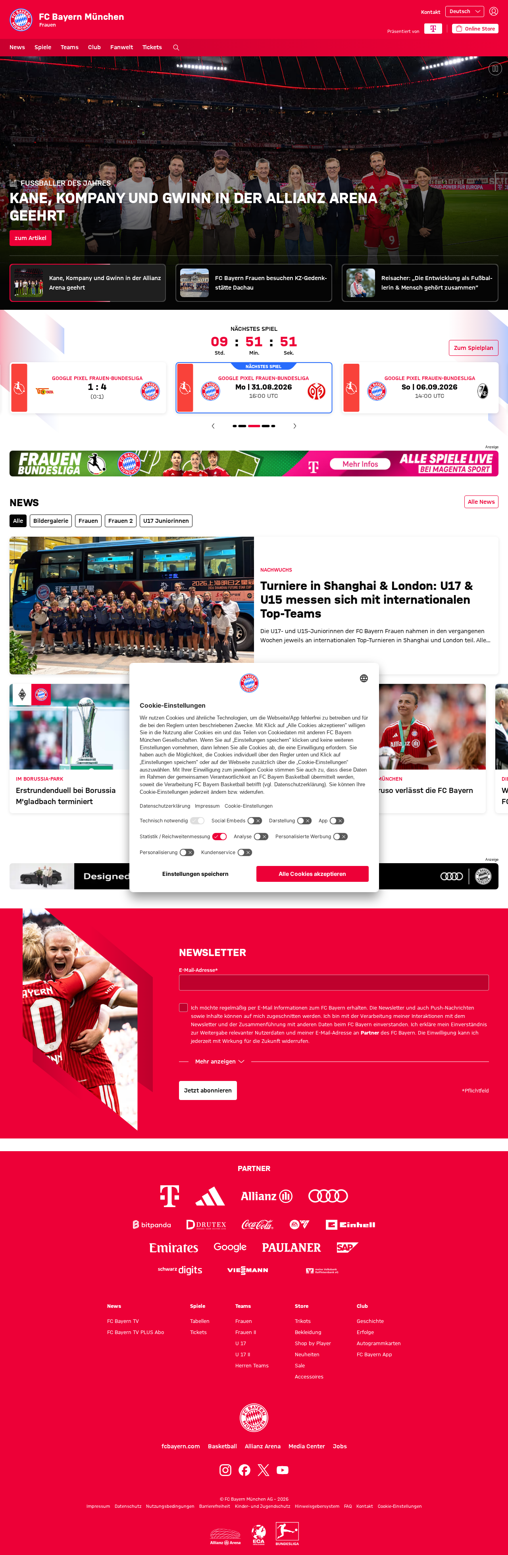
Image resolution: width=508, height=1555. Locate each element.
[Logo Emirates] (173, 1248)
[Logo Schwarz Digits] (180, 1271)
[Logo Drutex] (206, 1225)
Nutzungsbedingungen (170, 1506)
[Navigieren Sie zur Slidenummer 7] (273, 426)
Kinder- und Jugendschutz (262, 1506)
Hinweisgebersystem (317, 1506)
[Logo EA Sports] (299, 1225)
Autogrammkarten (379, 1343)
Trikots (303, 1321)
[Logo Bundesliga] (287, 1533)
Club (94, 47)
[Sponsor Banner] (254, 464)
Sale (300, 1365)
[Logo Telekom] (169, 1196)
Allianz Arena (263, 1446)
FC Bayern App (374, 1354)
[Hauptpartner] (433, 28)
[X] (263, 1470)
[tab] (88, 283)
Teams (70, 47)
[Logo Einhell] (350, 1225)
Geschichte (370, 1321)
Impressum (98, 1506)
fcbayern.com (181, 1446)
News (17, 47)
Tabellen (200, 1321)
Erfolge (365, 1332)
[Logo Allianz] (266, 1196)
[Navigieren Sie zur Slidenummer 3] (235, 426)
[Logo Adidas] (210, 1196)
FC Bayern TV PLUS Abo (135, 1332)
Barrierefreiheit (214, 1506)
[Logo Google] (230, 1248)
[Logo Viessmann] (247, 1270)
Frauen (243, 1321)
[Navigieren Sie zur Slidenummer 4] (242, 426)
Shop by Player (313, 1343)
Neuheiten (307, 1354)
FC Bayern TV (123, 1321)
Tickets (152, 47)
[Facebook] (244, 1470)
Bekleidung (308, 1332)
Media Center (307, 1446)
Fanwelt (121, 47)
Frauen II (245, 1332)
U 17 (240, 1343)
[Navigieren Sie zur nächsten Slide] (295, 426)
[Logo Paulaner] (291, 1247)
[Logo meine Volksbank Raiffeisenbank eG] (321, 1271)
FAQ (348, 1506)
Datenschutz (128, 1506)
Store (301, 1306)
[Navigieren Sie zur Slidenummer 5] (254, 426)
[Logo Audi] (328, 1196)
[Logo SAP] (348, 1247)
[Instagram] (225, 1470)
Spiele (43, 47)
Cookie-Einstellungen (400, 1506)
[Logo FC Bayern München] (254, 1417)
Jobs (340, 1446)
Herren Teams (252, 1365)
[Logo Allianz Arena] (225, 1537)
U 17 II (242, 1354)
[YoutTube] (282, 1470)
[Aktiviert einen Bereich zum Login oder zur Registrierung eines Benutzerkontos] (493, 11)
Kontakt (431, 12)
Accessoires (309, 1376)
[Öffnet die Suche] (176, 47)
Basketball (222, 1446)
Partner (370, 1032)
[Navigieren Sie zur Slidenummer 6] (265, 426)
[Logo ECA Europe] (258, 1535)
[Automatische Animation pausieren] (495, 68)
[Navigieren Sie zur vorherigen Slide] (213, 426)
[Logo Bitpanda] (152, 1224)
